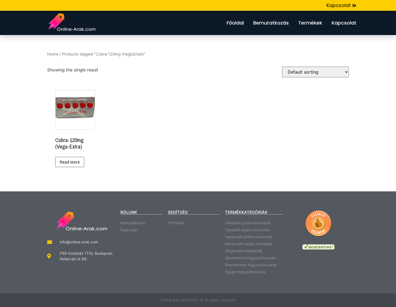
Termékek (310, 22)
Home (52, 54)
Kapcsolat (344, 22)
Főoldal (235, 22)
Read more (70, 162)
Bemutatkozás (271, 22)
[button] (341, 5)
